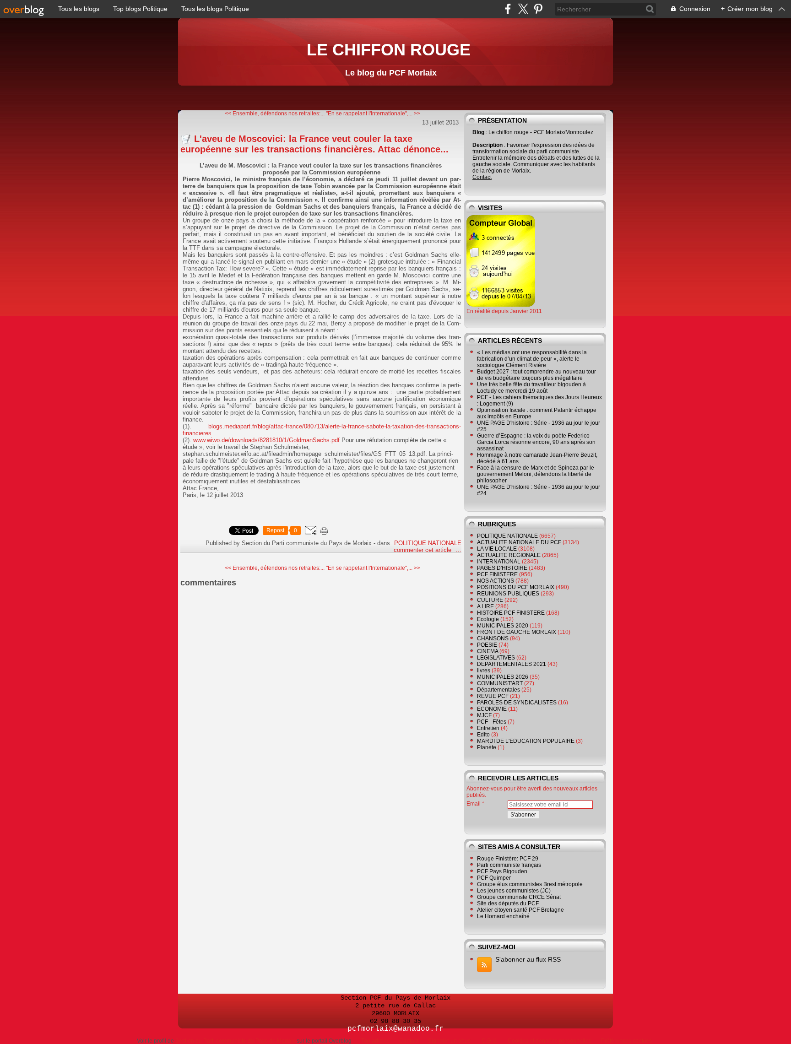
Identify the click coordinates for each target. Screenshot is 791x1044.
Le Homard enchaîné (503, 916)
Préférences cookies (626, 1041)
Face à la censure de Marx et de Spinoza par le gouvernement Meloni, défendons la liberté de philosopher (535, 474)
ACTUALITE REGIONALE (509, 555)
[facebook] (508, 9)
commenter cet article (423, 549)
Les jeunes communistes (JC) (514, 890)
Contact (482, 177)
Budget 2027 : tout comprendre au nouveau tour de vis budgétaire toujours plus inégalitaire (536, 374)
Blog (478, 132)
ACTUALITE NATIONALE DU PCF (519, 542)
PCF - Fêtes (491, 722)
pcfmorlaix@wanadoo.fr (395, 1029)
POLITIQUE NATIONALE (427, 543)
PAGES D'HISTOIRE (502, 568)
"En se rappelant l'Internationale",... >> (373, 113)
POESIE (487, 645)
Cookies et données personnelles (549, 1041)
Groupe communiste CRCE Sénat (519, 897)
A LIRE (485, 606)
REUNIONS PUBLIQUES (508, 593)
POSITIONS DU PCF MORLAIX (515, 587)
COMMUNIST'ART (500, 683)
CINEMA (487, 651)
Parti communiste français (509, 865)
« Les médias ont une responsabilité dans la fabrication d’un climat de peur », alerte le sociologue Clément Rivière (532, 358)
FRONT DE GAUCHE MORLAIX (516, 632)
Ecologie (488, 619)
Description (488, 145)
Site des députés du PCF (508, 903)
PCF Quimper (494, 878)
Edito (483, 734)
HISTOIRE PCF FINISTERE (511, 613)
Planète (486, 747)
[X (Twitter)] (523, 9)
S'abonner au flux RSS (528, 959)
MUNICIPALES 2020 (502, 625)
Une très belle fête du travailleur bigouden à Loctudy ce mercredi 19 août (531, 387)
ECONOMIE (492, 709)
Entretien (488, 728)
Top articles (375, 1041)
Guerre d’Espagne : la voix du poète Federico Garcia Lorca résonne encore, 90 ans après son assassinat (536, 442)
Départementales (498, 690)
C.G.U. (490, 1041)
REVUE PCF (493, 696)
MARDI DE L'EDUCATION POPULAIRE (525, 741)
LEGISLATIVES (496, 658)
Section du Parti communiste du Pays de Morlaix (235, 1041)
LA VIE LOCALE (497, 549)
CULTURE (490, 600)
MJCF (484, 715)
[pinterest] (538, 9)
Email (473, 804)
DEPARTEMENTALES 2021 (511, 664)
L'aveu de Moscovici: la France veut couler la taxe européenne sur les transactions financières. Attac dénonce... (314, 144)
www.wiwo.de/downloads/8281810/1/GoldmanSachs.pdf (266, 440)
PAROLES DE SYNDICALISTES (517, 702)
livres (483, 670)
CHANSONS (493, 638)
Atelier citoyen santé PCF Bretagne (520, 910)
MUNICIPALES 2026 (502, 677)
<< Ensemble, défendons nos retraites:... (275, 113)
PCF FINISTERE (497, 574)
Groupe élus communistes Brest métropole (530, 884)
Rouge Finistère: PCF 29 (507, 858)
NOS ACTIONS (495, 581)
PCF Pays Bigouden (502, 871)
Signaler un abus (450, 1041)
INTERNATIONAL (498, 561)
